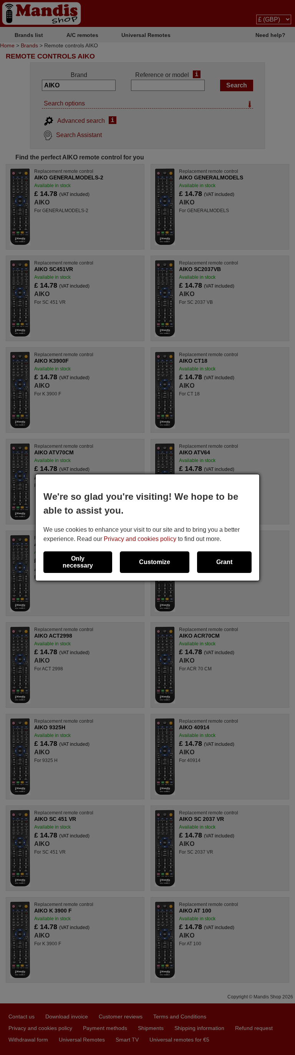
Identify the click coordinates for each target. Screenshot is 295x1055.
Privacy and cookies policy (140, 539)
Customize (154, 562)
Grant (224, 562)
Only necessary (78, 562)
